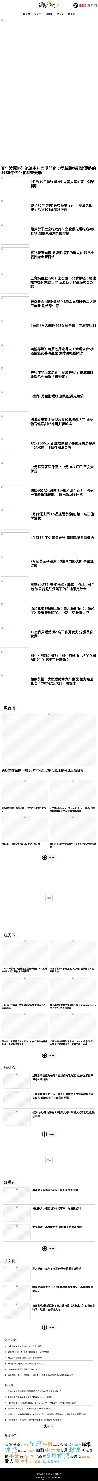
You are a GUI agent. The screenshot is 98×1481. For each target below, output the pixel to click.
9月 (64, 1450)
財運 (74, 1449)
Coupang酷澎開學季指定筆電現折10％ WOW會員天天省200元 (35, 1391)
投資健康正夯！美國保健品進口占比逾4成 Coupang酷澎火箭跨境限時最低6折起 (42, 1402)
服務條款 (49, 1474)
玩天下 (37, 14)
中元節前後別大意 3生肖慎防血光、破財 (25, 1346)
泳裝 (37, 1461)
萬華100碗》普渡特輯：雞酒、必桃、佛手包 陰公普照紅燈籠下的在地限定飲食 (63, 586)
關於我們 (40, 1474)
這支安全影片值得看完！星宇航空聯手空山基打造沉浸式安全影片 (35, 1420)
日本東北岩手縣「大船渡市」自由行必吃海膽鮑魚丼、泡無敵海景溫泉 (24, 1043)
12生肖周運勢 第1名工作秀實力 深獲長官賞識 (61, 634)
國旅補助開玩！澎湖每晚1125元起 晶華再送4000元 (24, 809)
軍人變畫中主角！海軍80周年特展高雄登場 (56, 1268)
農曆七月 (24, 1460)
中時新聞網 (88, 5)
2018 (20, 1451)
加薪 (40, 1450)
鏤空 (32, 1451)
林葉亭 (76, 1444)
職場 (86, 1444)
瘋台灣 (26, 14)
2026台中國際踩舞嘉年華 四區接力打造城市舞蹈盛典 (73, 845)
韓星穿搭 (56, 1445)
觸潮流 (49, 14)
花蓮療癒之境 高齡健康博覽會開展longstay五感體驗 (30, 1397)
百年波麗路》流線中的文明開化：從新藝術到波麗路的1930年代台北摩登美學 (48, 170)
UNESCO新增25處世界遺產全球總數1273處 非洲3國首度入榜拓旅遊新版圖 (24, 970)
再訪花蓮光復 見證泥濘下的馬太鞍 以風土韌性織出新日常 (62, 254)
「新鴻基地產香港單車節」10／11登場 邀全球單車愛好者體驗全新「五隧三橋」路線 (72, 1043)
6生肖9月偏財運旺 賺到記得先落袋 (57, 396)
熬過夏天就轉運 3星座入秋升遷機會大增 (55, 1190)
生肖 (47, 1443)
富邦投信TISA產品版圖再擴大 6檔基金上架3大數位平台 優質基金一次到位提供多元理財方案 (47, 1414)
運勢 (11, 1449)
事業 (14, 1455)
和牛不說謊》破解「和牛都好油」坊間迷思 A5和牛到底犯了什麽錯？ (63, 657)
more (51, 857)
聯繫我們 (57, 1474)
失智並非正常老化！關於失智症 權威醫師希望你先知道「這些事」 (62, 374)
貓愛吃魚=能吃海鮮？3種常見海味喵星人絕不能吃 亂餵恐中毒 (63, 303)
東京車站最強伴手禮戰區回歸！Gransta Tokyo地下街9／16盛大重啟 (73, 1006)
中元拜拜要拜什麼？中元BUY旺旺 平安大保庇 (62, 468)
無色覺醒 (38, 1456)
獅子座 (55, 1461)
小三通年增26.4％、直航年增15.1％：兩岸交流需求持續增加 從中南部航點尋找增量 (72, 809)
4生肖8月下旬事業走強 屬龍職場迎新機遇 (62, 537)
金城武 (65, 1444)
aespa (86, 1457)
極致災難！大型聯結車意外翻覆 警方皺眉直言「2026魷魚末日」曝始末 (62, 681)
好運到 (71, 14)
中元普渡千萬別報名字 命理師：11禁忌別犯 (57, 1227)
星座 (35, 1443)
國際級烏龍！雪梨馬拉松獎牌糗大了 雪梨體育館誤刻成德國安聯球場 (61, 421)
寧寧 (22, 1457)
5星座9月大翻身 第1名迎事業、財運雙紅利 (63, 325)
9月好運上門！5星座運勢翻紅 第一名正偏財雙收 (62, 516)
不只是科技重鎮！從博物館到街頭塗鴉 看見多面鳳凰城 (24, 1006)
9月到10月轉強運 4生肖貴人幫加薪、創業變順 (62, 183)
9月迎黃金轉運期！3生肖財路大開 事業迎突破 (62, 563)
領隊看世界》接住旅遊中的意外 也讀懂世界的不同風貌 (72, 970)
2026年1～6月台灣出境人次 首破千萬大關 (21, 844)
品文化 (60, 14)
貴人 (9, 1461)
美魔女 (76, 1456)
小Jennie (26, 1451)
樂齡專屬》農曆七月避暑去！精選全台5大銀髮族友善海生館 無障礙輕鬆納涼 (62, 350)
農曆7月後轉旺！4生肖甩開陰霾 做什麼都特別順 (28, 1352)
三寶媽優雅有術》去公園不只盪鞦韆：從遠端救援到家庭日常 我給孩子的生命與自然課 (63, 282)
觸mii (49, 5)
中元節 (52, 1449)
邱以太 (45, 1461)
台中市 (25, 1445)
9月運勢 (58, 1455)
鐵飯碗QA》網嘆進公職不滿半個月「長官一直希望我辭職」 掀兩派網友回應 (62, 492)
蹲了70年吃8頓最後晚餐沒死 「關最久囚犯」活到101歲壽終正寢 (61, 207)
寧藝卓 (15, 1444)
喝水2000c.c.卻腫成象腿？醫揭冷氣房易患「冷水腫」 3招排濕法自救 (63, 445)
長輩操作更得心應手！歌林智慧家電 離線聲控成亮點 (30, 1408)
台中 (27, 1456)
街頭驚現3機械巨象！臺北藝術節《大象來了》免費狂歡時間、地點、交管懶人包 (63, 610)
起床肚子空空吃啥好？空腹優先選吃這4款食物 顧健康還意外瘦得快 (63, 230)
